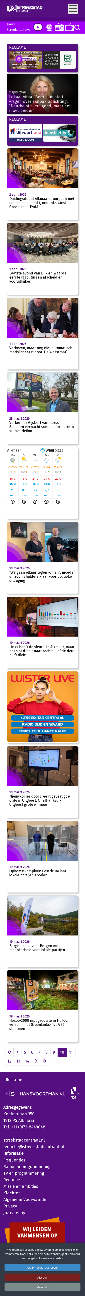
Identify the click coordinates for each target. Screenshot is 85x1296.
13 (18, 1061)
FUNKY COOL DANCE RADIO (42, 731)
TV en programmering (23, 1173)
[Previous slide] (7, 1094)
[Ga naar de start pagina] (9, 1052)
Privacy (10, 1206)
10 (62, 1052)
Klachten (12, 1192)
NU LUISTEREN (58, 27)
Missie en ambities (20, 1186)
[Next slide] (78, 1094)
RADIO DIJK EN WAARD (42, 724)
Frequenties (14, 1160)
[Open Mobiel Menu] (73, 9)
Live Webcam (48, 27)
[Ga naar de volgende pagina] (36, 1061)
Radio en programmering (27, 1166)
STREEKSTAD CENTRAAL (42, 718)
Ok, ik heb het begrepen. (42, 1267)
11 (71, 1052)
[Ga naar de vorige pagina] (17, 1052)
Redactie (11, 1179)
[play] (38, 27)
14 (27, 1061)
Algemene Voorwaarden (26, 1199)
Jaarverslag (14, 1212)
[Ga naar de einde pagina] (44, 1061)
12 (9, 1061)
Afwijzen (42, 1277)
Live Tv (68, 27)
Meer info (42, 1287)
